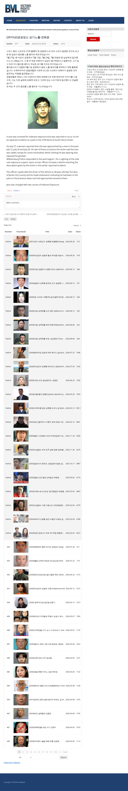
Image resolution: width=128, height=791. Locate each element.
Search (63, 757)
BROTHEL (46, 20)
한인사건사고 (116, 66)
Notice (113, 55)
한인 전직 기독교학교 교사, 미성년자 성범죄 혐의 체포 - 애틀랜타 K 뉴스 (105, 85)
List (6, 219)
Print (76, 190)
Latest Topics (93, 55)
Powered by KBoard (12, 762)
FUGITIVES (34, 20)
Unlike (17, 190)
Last (65, 752)
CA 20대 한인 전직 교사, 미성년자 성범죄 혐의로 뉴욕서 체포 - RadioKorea (105, 80)
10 (56, 752)
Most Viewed (104, 55)
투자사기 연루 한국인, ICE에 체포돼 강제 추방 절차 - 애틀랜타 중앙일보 (105, 100)
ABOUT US (80, 20)
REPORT (57, 20)
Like (9, 190)
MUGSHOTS (21, 20)
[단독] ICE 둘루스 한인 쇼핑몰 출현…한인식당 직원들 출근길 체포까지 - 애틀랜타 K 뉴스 (104, 90)
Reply (13, 219)
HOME (9, 20)
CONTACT (68, 20)
